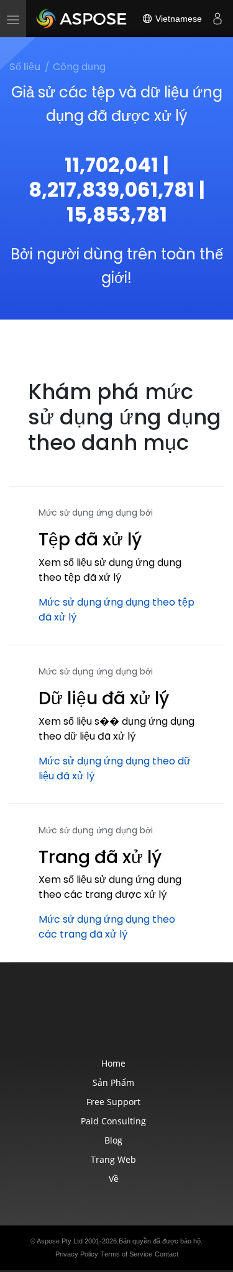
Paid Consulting (113, 1121)
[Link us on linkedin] (144, 1017)
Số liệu (24, 67)
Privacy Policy (76, 1254)
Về (114, 1179)
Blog (113, 1140)
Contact (166, 1254)
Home (113, 1063)
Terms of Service (126, 1254)
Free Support (113, 1102)
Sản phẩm (113, 1082)
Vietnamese (177, 19)
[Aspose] (82, 18)
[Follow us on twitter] (118, 1017)
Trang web (113, 1159)
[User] (217, 18)
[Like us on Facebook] (92, 1017)
